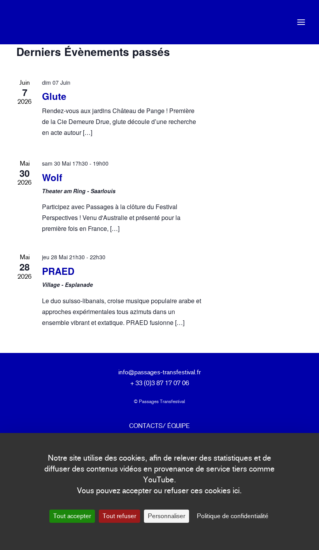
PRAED (58, 271)
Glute (54, 96)
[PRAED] (257, 283)
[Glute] (257, 109)
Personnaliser (166, 516)
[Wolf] (257, 190)
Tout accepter (72, 516)
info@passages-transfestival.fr (159, 372)
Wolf (52, 177)
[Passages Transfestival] (25, 22)
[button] (301, 22)
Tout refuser (119, 516)
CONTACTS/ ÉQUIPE (159, 425)
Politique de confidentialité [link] (232, 516)
